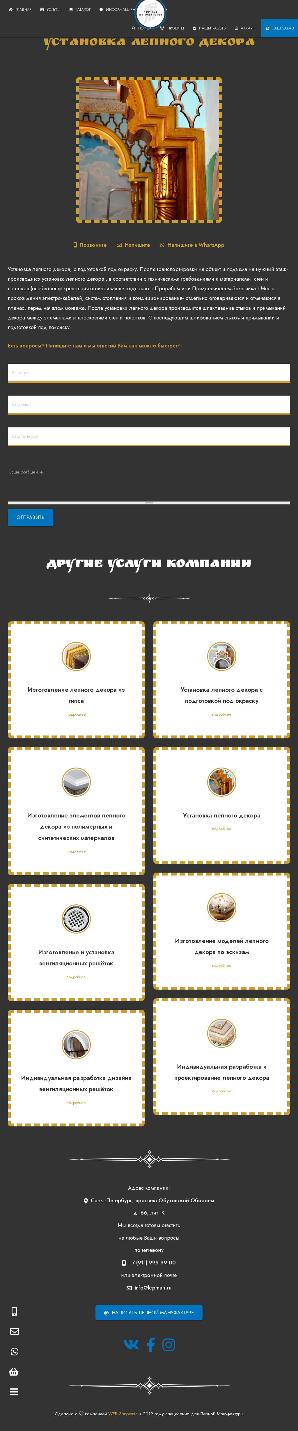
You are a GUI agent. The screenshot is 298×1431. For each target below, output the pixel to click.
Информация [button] (119, 9)
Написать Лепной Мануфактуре (153, 1312)
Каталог (83, 9)
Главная (23, 9)
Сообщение (20, 454)
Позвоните (93, 245)
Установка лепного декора (221, 815)
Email (14, 390)
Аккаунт (249, 28)
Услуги (54, 9)
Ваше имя (18, 358)
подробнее (76, 714)
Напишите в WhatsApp (196, 245)
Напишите (137, 245)
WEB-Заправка (123, 1413)
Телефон (17, 422)
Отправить (31, 517)
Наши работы (212, 28)
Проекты (175, 28)
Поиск (145, 28)
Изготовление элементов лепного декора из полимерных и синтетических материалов (76, 826)
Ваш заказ (283, 28)
